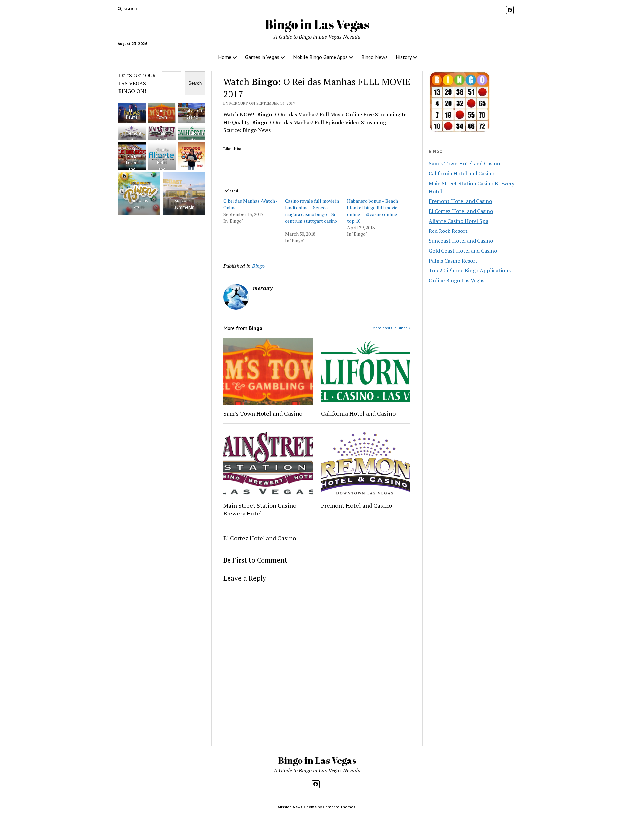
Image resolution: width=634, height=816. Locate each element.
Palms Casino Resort (453, 260)
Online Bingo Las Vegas (456, 280)
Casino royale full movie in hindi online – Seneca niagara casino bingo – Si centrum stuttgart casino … (312, 214)
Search (195, 83)
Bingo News (374, 57)
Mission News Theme (297, 806)
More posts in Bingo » (391, 327)
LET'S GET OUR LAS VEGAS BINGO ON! (137, 83)
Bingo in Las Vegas (317, 24)
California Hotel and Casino (358, 413)
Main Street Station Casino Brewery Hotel (259, 509)
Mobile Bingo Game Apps (320, 57)
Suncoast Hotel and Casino (461, 240)
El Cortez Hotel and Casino (259, 538)
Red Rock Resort (448, 230)
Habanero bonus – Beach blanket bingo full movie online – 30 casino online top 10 (372, 211)
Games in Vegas (262, 57)
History (404, 57)
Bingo (258, 265)
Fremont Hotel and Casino (356, 505)
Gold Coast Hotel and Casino (463, 250)
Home (224, 57)
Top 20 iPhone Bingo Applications (470, 270)
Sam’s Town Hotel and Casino (262, 413)
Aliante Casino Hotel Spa (458, 221)
